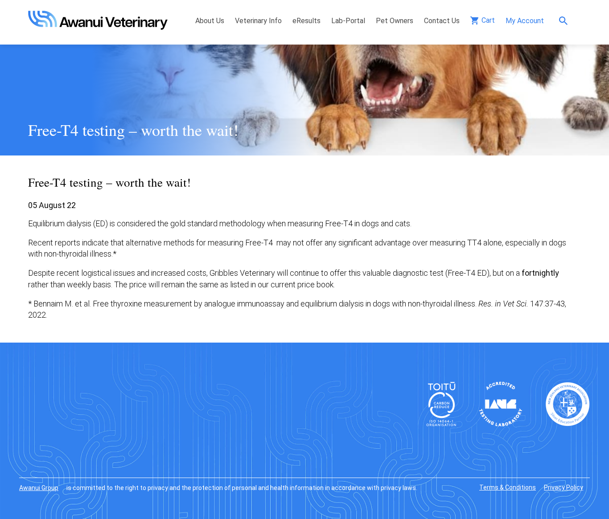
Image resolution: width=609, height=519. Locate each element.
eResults (306, 20)
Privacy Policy (563, 487)
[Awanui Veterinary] (98, 27)
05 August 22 (52, 205)
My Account (525, 20)
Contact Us (442, 20)
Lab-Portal (348, 20)
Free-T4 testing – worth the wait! (138, 129)
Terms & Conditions (507, 487)
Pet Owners (394, 20)
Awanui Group (38, 487)
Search (565, 20)
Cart (488, 20)
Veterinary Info (258, 20)
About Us (209, 20)
